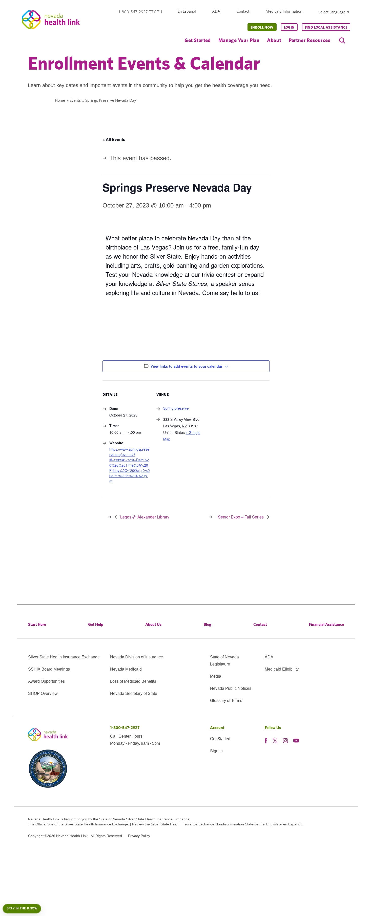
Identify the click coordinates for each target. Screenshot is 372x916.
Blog (207, 624)
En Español (187, 11)
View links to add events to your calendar (186, 366)
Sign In (216, 751)
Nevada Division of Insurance (136, 657)
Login (289, 27)
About (274, 40)
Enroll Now (262, 27)
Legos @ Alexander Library (144, 517)
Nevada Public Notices (230, 688)
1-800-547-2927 (125, 727)
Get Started (197, 40)
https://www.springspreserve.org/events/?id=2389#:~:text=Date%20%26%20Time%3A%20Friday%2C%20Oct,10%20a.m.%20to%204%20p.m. (129, 465)
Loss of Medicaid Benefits (133, 681)
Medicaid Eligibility (282, 669)
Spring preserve (176, 408)
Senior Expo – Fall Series (241, 517)
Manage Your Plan (238, 40)
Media (215, 676)
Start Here (37, 624)
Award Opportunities (46, 681)
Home (60, 100)
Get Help (95, 624)
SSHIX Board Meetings (49, 669)
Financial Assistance (326, 624)
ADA (216, 11)
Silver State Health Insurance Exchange (64, 657)
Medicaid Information (283, 11)
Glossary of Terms (226, 700)
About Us (153, 624)
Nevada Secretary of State (133, 693)
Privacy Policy (139, 836)
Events (75, 100)
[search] (342, 40)
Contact (242, 11)
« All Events (113, 139)
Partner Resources (309, 40)
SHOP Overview (43, 693)
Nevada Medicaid (126, 669)
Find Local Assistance (326, 27)
